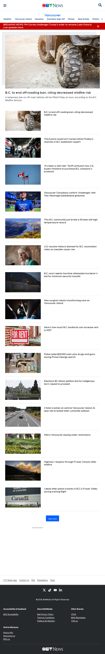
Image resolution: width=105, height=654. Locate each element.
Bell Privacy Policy (45, 614)
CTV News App (10, 580)
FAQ (33, 580)
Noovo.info (8, 632)
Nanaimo (39, 19)
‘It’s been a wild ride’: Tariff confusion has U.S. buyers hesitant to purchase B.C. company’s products (69, 169)
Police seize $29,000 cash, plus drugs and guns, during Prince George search (69, 355)
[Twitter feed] (44, 590)
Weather (7, 19)
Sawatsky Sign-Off (56, 19)
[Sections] (5, 5)
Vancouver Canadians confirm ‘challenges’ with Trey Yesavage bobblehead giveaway (70, 194)
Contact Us (24, 580)
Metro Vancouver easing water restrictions (67, 435)
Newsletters (42, 580)
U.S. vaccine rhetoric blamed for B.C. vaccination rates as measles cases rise (70, 248)
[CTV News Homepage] (52, 5)
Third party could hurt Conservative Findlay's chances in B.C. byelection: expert (68, 140)
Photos (71, 19)
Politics (95, 19)
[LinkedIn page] (60, 590)
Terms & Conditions (45, 617)
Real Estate (83, 19)
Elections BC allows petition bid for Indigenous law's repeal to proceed (69, 382)
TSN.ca (74, 621)
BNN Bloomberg (78, 617)
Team (52, 580)
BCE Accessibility (11, 614)
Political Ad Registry (46, 621)
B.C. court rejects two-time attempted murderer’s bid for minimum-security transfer (71, 275)
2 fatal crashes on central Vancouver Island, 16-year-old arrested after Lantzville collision (69, 409)
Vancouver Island (23, 19)
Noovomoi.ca (9, 636)
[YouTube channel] (55, 590)
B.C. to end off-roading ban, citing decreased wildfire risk (48, 92)
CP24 (73, 614)
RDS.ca (6, 639)
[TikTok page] (49, 590)
